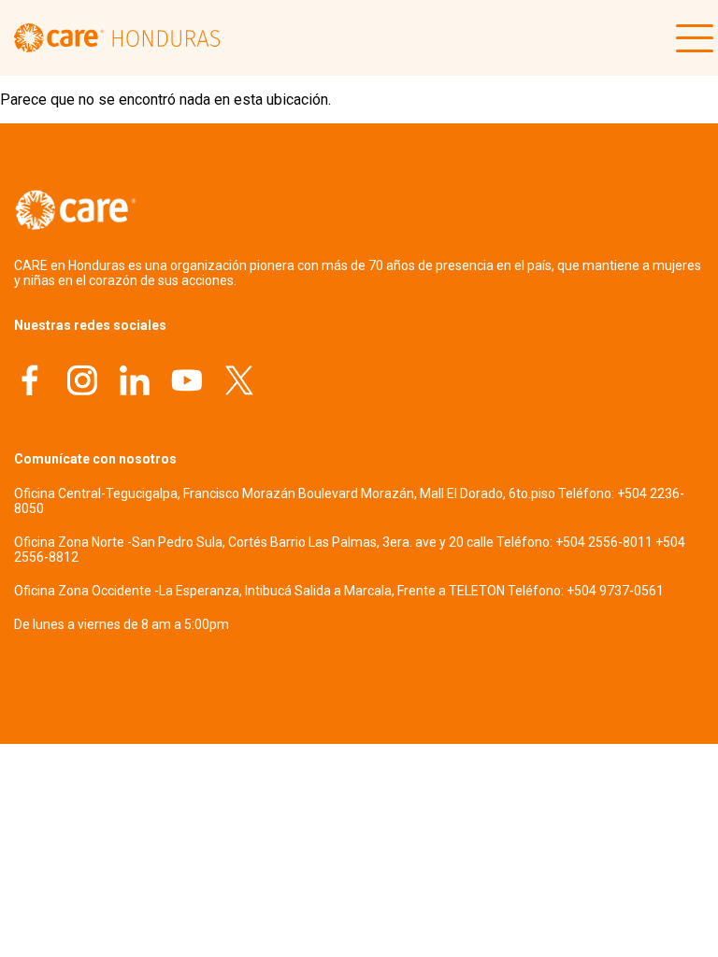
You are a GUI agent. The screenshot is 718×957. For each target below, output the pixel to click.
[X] (239, 382)
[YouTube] (187, 382)
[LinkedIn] (135, 382)
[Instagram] (82, 382)
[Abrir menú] (690, 38)
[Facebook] (30, 382)
